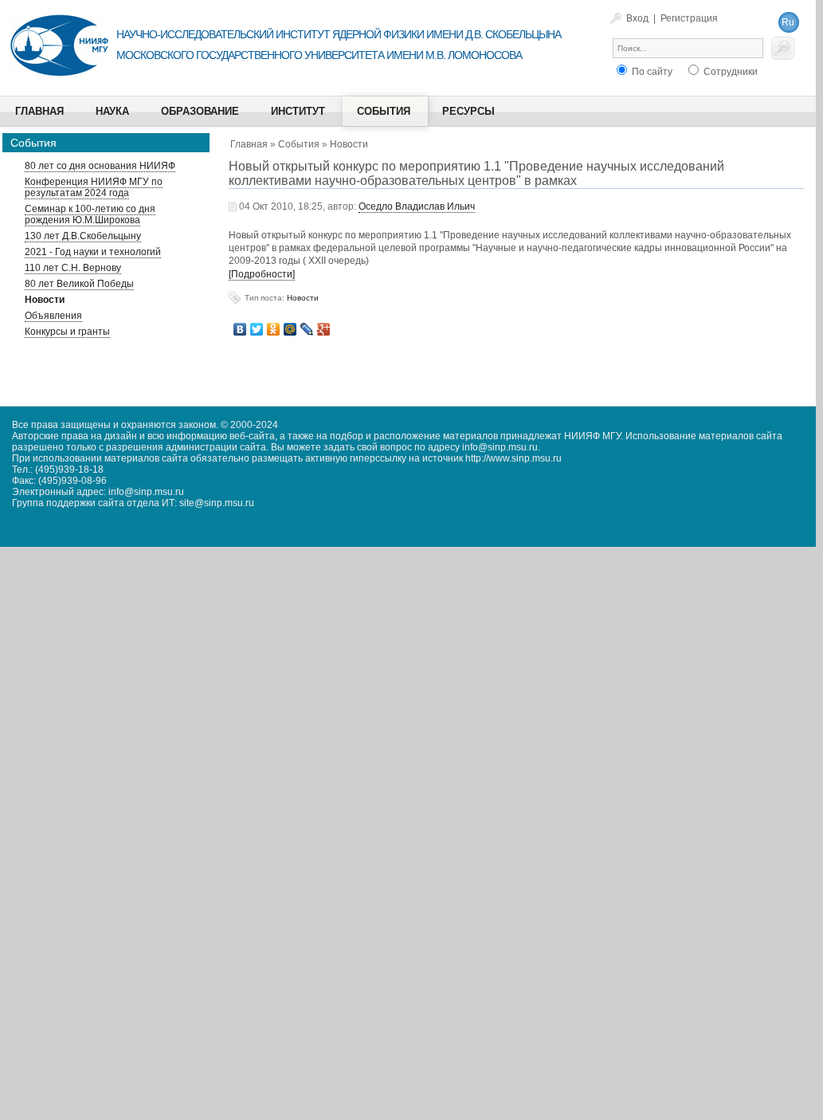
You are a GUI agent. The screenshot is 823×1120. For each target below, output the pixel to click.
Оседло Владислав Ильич (417, 206)
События (298, 144)
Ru (788, 22)
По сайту (650, 71)
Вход (637, 18)
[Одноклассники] (273, 329)
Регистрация (689, 18)
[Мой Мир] (290, 329)
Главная (249, 144)
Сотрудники (729, 71)
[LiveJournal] (307, 329)
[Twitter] (257, 329)
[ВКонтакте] (240, 329)
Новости (349, 144)
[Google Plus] (323, 329)
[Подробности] (262, 274)
